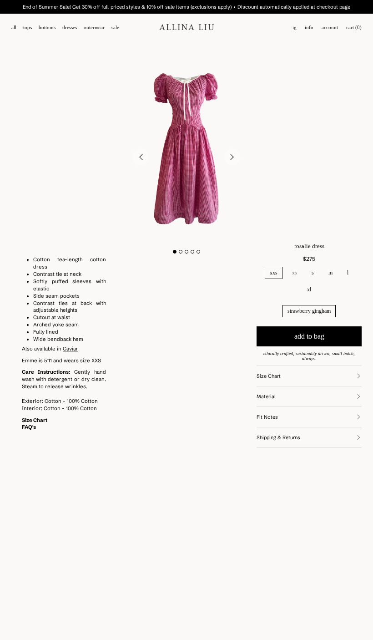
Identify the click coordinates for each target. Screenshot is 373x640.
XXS (273, 272)
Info (309, 27)
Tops (27, 27)
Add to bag (309, 336)
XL (309, 289)
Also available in (50, 348)
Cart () (354, 27)
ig (294, 27)
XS (294, 272)
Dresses (69, 27)
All (13, 27)
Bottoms (47, 27)
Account (330, 27)
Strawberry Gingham (309, 311)
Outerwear (94, 27)
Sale (115, 27)
